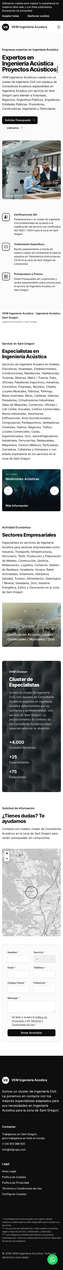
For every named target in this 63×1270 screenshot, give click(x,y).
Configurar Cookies (14, 1194)
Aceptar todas (10, 15)
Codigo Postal (17, 982)
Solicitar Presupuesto (18, 120)
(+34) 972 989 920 (13, 1143)
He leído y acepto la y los (29, 1021)
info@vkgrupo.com (14, 1149)
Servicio (39, 952)
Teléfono (40, 967)
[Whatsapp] (52, 1259)
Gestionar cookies (38, 15)
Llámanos (13, 127)
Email (12, 967)
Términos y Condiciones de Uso (22, 1188)
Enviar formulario (31, 1032)
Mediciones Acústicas (22, 479)
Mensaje (13, 998)
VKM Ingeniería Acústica (28, 27)
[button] (54, 490)
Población (40, 982)
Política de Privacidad (15, 1182)
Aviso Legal (9, 1171)
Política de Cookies (14, 1177)
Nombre (13, 952)
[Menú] (59, 27)
